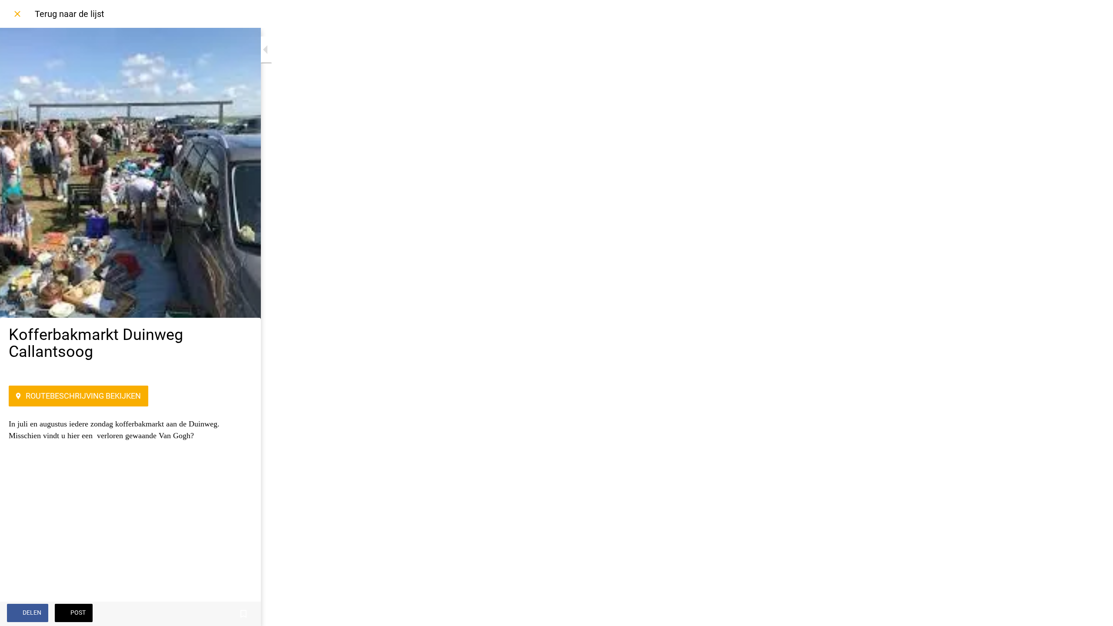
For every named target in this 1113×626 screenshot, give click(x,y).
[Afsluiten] (17, 14)
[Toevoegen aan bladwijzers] (243, 613)
